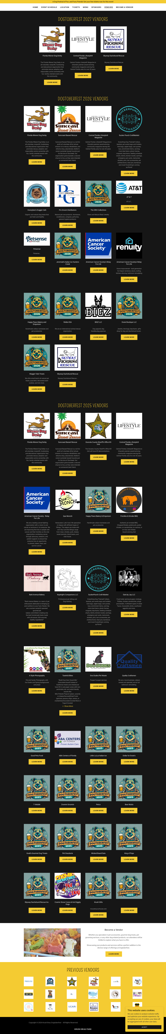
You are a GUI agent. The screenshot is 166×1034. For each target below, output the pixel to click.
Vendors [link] (108, 7)
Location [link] (64, 7)
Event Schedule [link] (49, 7)
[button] (67, 706)
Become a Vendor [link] (124, 7)
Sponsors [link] (96, 7)
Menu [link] (85, 7)
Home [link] (35, 7)
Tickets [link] (76, 7)
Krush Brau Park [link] (82, 1029)
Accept (144, 1027)
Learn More (52, 82)
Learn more (114, 954)
